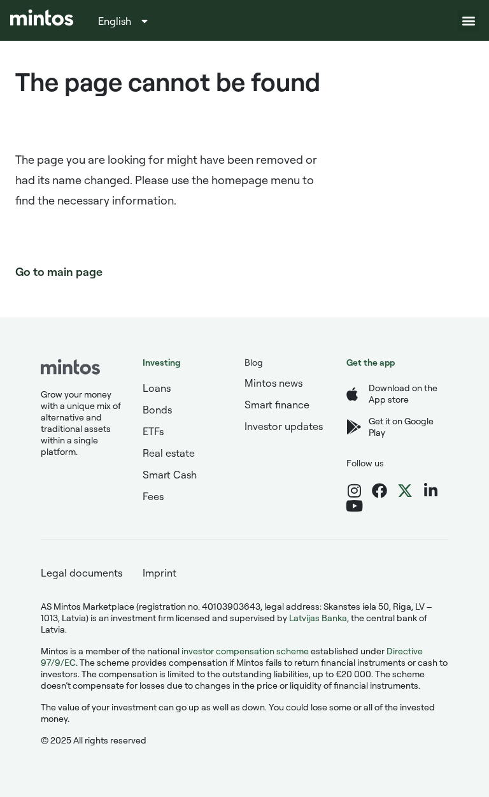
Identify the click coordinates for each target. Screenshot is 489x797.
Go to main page (59, 271)
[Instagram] (354, 490)
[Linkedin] (430, 490)
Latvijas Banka (318, 617)
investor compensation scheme (245, 650)
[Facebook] (379, 490)
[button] (468, 20)
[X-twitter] (405, 490)
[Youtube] (354, 505)
